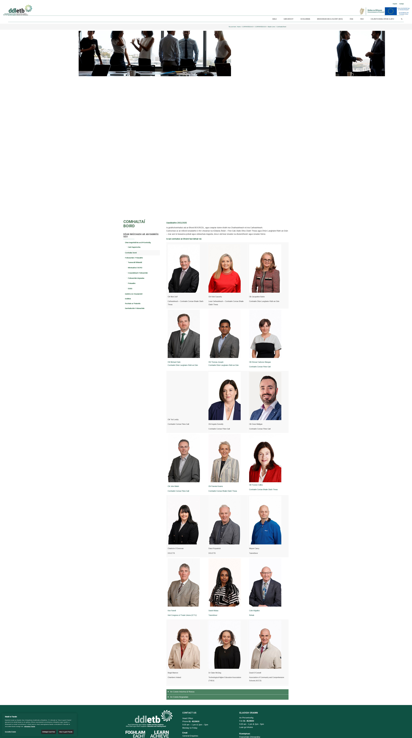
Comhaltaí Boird (131, 253)
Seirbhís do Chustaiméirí (134, 294)
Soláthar (128, 299)
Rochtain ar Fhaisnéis (132, 303)
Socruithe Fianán (10, 732)
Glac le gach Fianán (65, 732)
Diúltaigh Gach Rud (48, 732)
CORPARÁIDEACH (248, 26)
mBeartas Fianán (29, 726)
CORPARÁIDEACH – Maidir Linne (265, 26)
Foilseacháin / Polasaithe (134, 258)
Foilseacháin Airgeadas (136, 278)
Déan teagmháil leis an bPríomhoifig (138, 242)
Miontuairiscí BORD (135, 268)
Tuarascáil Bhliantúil (135, 262)
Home (239, 26)
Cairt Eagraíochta (134, 247)
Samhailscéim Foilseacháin (134, 308)
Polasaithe (131, 283)
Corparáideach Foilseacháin (138, 273)
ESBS (130, 288)
